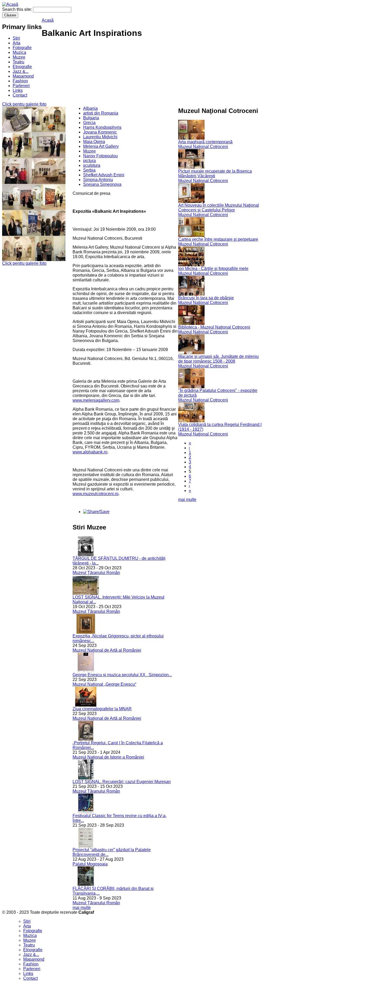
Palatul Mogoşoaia (90, 864)
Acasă (48, 20)
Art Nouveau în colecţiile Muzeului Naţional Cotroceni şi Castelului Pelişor (218, 207)
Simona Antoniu (98, 179)
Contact (20, 95)
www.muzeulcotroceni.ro (96, 493)
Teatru (18, 62)
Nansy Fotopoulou (100, 156)
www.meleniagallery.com (96, 400)
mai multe (82, 907)
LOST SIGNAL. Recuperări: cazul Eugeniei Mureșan (122, 781)
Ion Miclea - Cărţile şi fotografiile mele (213, 268)
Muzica (19, 52)
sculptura (91, 165)
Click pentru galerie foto (24, 104)
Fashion (20, 81)
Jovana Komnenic (100, 132)
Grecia (89, 122)
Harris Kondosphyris (102, 127)
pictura (89, 160)
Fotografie (22, 47)
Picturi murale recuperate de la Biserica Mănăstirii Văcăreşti (215, 173)
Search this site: (17, 9)
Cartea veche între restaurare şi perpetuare (218, 239)
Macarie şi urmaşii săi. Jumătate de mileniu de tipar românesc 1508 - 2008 (218, 358)
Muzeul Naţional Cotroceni (203, 146)
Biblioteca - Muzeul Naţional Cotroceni (214, 327)
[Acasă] (10, 4)
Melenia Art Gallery (101, 146)
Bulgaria (91, 118)
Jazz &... (21, 71)
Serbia (89, 170)
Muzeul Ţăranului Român (96, 572)
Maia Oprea (94, 141)
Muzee (19, 57)
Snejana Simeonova (102, 184)
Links (18, 90)
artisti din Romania (100, 113)
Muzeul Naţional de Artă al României (107, 650)
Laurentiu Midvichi (100, 137)
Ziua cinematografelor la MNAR (102, 709)
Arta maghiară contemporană (205, 142)
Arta (16, 43)
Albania (90, 108)
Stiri (16, 38)
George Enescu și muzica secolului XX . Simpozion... (122, 675)
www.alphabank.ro (90, 452)
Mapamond (23, 76)
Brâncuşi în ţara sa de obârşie (206, 298)
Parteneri (21, 85)
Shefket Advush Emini (103, 175)
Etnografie (22, 66)
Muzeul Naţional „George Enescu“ (104, 684)
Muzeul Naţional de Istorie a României (108, 757)
